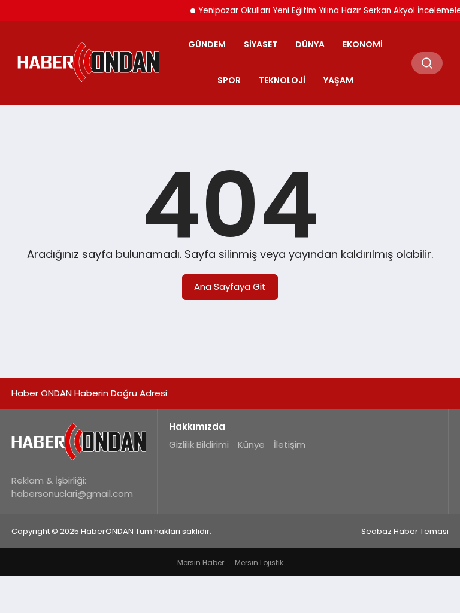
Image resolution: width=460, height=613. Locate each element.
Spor (229, 80)
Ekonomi (363, 44)
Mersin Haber (200, 562)
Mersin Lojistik (259, 562)
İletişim (289, 444)
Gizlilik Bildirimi (199, 444)
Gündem (207, 44)
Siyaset (260, 44)
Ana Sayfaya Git (230, 286)
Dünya (310, 44)
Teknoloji (282, 80)
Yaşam (338, 80)
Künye (251, 444)
